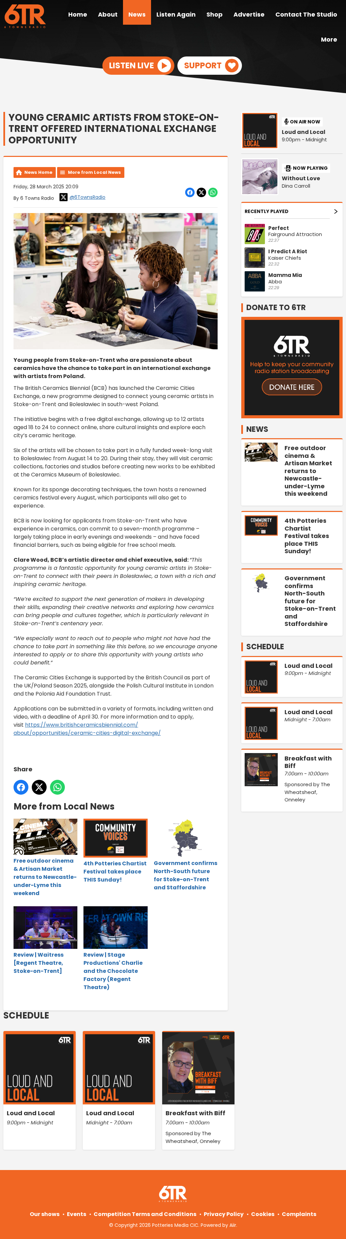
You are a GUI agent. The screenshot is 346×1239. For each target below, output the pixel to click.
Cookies (262, 1214)
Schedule (26, 1015)
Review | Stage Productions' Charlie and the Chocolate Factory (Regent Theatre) (113, 971)
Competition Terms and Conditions (145, 1214)
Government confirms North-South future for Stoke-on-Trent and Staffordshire (185, 875)
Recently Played (267, 211)
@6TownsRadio (87, 197)
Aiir (232, 1225)
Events (76, 1214)
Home (77, 14)
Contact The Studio (306, 14)
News (137, 14)
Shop (214, 14)
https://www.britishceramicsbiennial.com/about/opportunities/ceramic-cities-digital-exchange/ (87, 729)
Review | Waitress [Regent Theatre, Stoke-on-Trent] (39, 963)
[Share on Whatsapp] (213, 192)
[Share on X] (201, 192)
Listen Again (176, 14)
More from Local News (94, 172)
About (108, 14)
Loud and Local (303, 132)
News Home (38, 172)
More (329, 39)
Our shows (44, 1214)
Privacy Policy (224, 1214)
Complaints (299, 1214)
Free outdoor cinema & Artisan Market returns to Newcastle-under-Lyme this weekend (45, 877)
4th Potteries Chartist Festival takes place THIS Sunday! (115, 872)
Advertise (249, 14)
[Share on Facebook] (190, 192)
